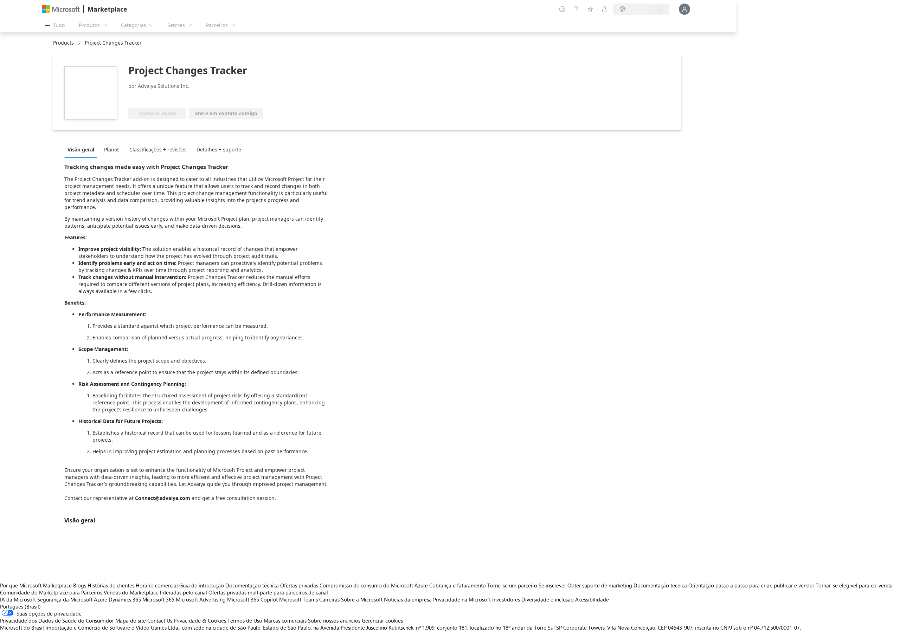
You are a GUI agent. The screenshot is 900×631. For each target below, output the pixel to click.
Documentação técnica (252, 585)
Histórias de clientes (111, 585)
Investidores (506, 599)
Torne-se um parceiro (512, 585)
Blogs (79, 585)
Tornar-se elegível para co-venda (854, 585)
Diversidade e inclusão (547, 599)
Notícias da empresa (408, 599)
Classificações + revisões (158, 149)
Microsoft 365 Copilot (252, 599)
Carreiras (329, 599)
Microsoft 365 (158, 599)
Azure (100, 599)
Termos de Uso (244, 620)
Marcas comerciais (285, 620)
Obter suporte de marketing (599, 585)
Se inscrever (552, 585)
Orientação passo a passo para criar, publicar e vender (751, 585)
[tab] (82, 149)
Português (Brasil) (20, 606)
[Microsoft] (61, 9)
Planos (112, 149)
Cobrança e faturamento (457, 585)
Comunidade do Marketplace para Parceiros (51, 592)
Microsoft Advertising (201, 599)
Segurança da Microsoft (64, 599)
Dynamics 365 (125, 599)
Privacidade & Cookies (200, 620)
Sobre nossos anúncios (334, 620)
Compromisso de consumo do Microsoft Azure (374, 585)
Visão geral (81, 149)
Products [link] (63, 42)
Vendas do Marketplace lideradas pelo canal (155, 592)
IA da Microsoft (18, 599)
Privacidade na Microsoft (462, 599)
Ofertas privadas (299, 585)
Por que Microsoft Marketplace (36, 585)
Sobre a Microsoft (361, 599)
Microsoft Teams (298, 599)
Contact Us (159, 620)
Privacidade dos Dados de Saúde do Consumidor (57, 620)
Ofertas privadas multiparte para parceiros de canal (268, 592)
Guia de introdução (201, 585)
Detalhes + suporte (219, 149)
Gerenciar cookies (382, 620)
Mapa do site (130, 620)
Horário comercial (157, 585)
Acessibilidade (592, 599)
